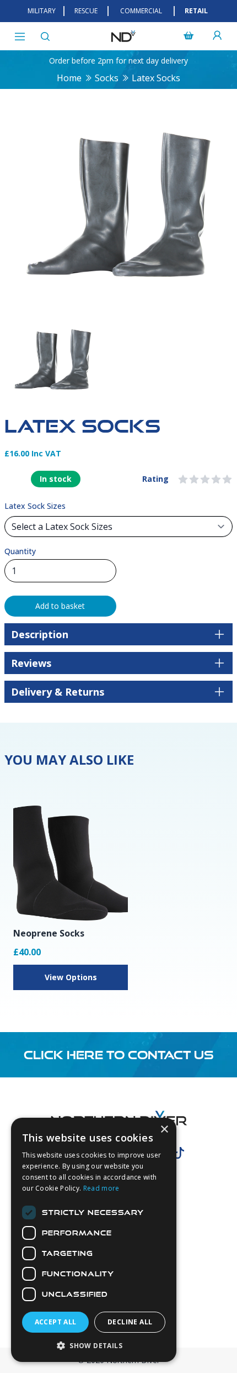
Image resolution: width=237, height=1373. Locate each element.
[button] (93, 1345)
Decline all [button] (129, 1322)
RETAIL (196, 10)
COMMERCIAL (141, 10)
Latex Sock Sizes (35, 506)
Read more (101, 1188)
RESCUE (86, 10)
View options (71, 977)
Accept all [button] (56, 1322)
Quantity (20, 551)
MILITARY (42, 10)
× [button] (164, 1129)
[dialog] (93, 1240)
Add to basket (60, 606)
